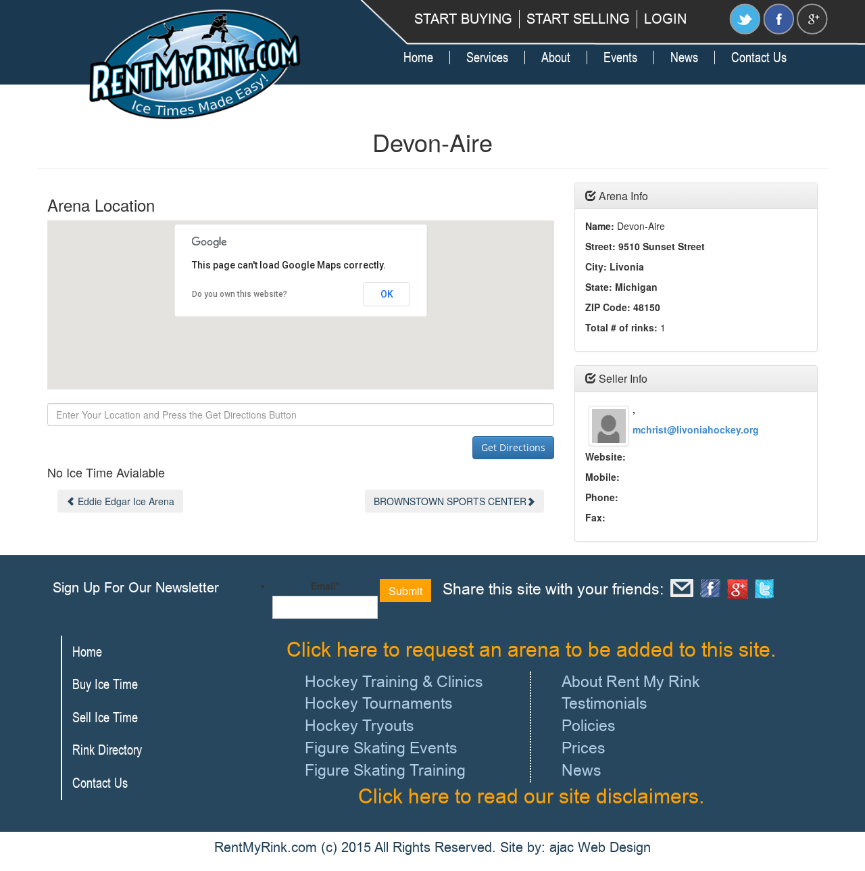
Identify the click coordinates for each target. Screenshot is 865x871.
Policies (589, 725)
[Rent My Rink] (196, 65)
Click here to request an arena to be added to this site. (531, 649)
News (684, 57)
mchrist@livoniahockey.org (696, 429)
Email (325, 585)
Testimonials (604, 703)
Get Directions (513, 447)
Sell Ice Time (105, 717)
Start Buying (463, 19)
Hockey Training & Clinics (394, 682)
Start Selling (578, 19)
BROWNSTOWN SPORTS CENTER (450, 501)
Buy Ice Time (105, 684)
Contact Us (759, 57)
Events (620, 57)
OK (386, 294)
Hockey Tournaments (379, 703)
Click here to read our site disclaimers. (531, 796)
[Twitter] (744, 17)
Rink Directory (107, 749)
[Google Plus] (812, 17)
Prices (584, 748)
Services (487, 57)
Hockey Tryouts (359, 725)
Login (665, 19)
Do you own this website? (239, 294)
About (555, 57)
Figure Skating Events (381, 748)
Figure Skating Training (385, 770)
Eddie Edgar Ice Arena (126, 501)
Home (418, 57)
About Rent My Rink (631, 682)
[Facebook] (778, 17)
